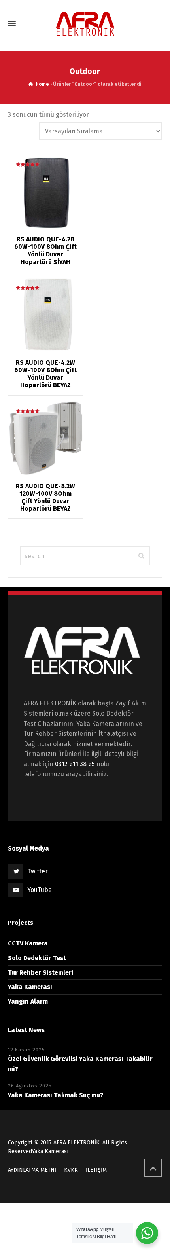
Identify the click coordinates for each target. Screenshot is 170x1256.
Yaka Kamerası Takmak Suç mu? (55, 1095)
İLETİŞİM (96, 1170)
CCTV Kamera (28, 943)
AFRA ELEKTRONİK (76, 1142)
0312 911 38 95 (75, 764)
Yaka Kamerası (30, 987)
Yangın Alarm (28, 1001)
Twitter (37, 871)
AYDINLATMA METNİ (32, 1170)
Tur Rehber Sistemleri (41, 972)
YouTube (39, 890)
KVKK (71, 1170)
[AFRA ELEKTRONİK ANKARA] (85, 24)
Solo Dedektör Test (37, 958)
